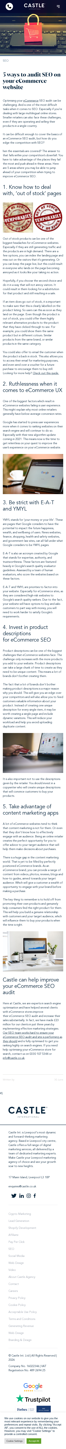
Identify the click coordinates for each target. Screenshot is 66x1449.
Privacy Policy (17, 1298)
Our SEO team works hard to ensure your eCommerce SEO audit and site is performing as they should (32, 1037)
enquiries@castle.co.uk (22, 1186)
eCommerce (31, 100)
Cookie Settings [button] (15, 1441)
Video (12, 1270)
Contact (13, 1284)
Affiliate (13, 1235)
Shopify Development (22, 1228)
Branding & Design (20, 1340)
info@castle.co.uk (14, 1058)
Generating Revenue (21, 1326)
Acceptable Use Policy (22, 1312)
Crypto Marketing (19, 1214)
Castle (12, 1145)
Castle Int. (14, 1132)
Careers (13, 1291)
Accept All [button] (34, 1441)
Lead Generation (18, 1221)
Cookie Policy (17, 1305)
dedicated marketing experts (37, 1153)
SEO (6, 61)
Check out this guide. (46, 373)
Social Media (16, 1256)
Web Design (16, 1263)
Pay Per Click (16, 1242)
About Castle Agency (21, 1277)
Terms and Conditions (21, 1319)
